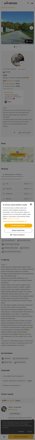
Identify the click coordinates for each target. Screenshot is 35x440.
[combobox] (31, 204)
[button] (17, 221)
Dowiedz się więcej (13, 218)
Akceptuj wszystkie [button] (18, 225)
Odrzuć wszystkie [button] (18, 230)
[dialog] (17, 220)
